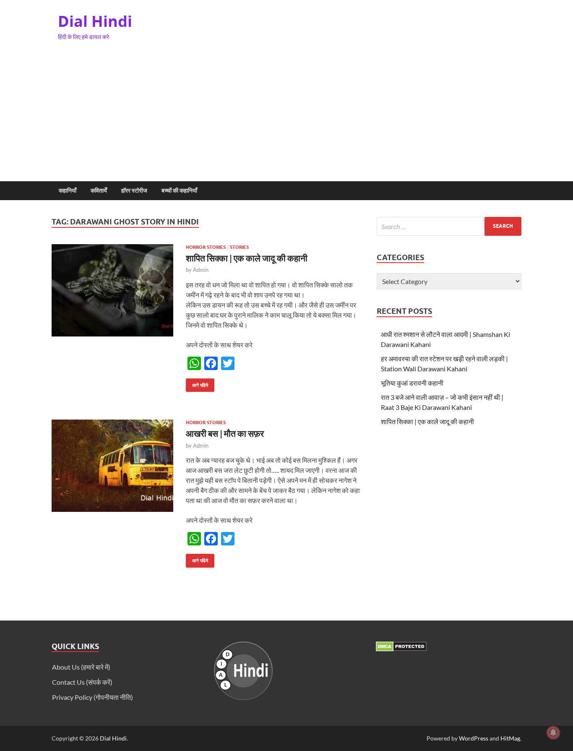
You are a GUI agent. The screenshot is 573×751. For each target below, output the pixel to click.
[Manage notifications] (553, 732)
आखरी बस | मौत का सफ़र (225, 433)
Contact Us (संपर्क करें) (82, 682)
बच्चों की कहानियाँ (179, 190)
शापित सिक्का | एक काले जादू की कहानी (246, 258)
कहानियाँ (67, 190)
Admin (200, 269)
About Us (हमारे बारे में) (81, 667)
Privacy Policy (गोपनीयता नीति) (92, 697)
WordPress (473, 738)
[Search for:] (449, 226)
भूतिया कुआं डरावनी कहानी (412, 383)
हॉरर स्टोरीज (134, 190)
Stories (239, 247)
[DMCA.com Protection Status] (401, 649)
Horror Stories (206, 247)
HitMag (510, 738)
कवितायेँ (99, 190)
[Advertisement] (286, 118)
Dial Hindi (95, 21)
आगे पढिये (197, 383)
